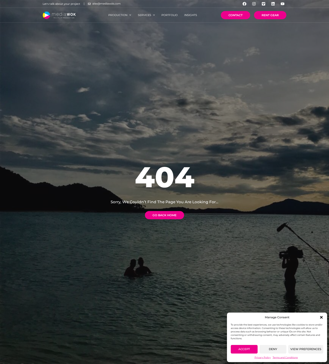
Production (117, 15)
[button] (321, 317)
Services (144, 15)
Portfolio (169, 15)
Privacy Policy (263, 357)
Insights (190, 15)
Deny (273, 349)
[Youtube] (282, 4)
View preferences (305, 349)
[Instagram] (254, 4)
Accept (244, 349)
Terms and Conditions (285, 357)
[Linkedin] (273, 4)
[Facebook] (244, 4)
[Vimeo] (263, 4)
